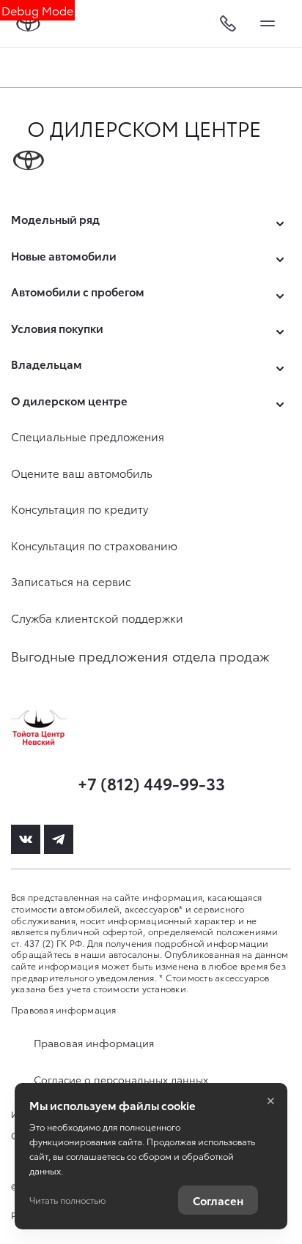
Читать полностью (67, 1200)
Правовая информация (64, 1009)
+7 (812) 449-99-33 (151, 782)
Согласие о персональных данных (121, 1079)
